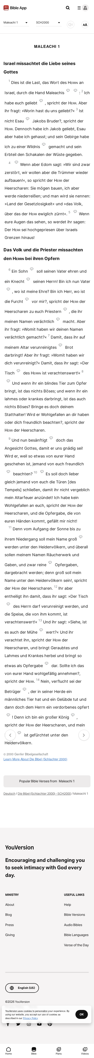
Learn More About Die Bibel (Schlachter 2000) (35, 759)
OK (82, 1014)
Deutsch (9, 794)
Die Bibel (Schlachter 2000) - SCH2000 (44, 794)
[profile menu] (82, 7)
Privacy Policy (30, 1018)
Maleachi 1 (10, 22)
